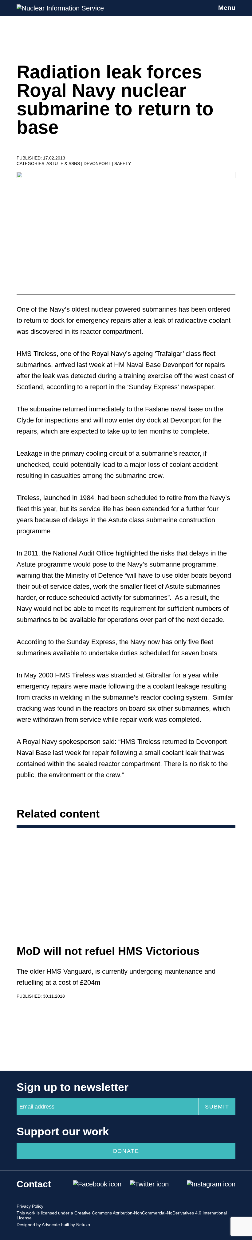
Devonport (98, 163)
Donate (126, 1151)
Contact (34, 1184)
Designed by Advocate (38, 1224)
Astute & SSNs (63, 163)
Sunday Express (153, 387)
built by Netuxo (75, 1224)
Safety (122, 163)
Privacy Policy (30, 1206)
